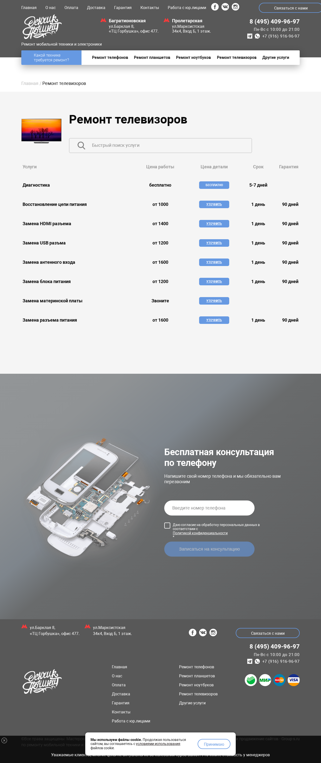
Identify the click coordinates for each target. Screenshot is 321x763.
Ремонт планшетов (197, 676)
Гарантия (123, 7)
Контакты (149, 7)
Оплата (71, 7)
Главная (29, 7)
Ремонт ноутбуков (196, 685)
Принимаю (214, 744)
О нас (50, 7)
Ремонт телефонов (196, 667)
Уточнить (214, 204)
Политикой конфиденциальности (200, 533)
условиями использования (158, 744)
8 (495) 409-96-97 (275, 21)
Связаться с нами (268, 633)
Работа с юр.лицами (187, 7)
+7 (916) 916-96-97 (281, 36)
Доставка (96, 7)
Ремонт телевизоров (198, 694)
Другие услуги (192, 703)
